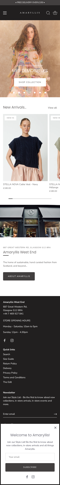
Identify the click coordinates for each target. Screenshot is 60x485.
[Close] (55, 427)
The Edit (7, 382)
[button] (13, 92)
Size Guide (8, 358)
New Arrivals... (14, 107)
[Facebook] (27, 476)
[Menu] (5, 13)
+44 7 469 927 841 (13, 313)
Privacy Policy (10, 372)
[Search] (48, 13)
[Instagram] (33, 476)
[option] (30, 58)
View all (52, 107)
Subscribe (30, 467)
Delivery (7, 368)
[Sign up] (55, 414)
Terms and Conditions (14, 377)
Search (6, 354)
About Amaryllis (19, 276)
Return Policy (10, 363)
